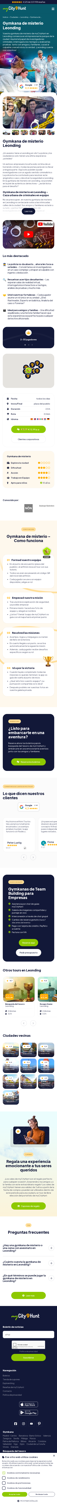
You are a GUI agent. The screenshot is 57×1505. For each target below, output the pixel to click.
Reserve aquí (28, 942)
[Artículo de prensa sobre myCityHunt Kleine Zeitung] (10, 505)
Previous (24, 857)
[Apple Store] (28, 1404)
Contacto (7, 1391)
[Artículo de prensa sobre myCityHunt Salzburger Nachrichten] (46, 506)
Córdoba (42, 1441)
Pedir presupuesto (29, 952)
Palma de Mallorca (11, 1441)
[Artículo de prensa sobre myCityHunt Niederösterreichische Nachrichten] (28, 508)
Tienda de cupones (11, 1379)
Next (33, 857)
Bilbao (23, 1441)
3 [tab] (32, 344)
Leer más (29, 211)
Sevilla (16, 1438)
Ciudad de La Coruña (36, 1444)
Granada (14, 1447)
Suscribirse (28, 1357)
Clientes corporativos (28, 439)
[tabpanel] (28, 335)
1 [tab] (25, 344)
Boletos (6, 1375)
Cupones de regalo (30, 1206)
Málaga (24, 1438)
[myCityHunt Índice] (17, 9)
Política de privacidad (29, 1351)
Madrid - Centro (10, 1436)
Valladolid (7, 1444)
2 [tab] (28, 344)
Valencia (47, 1436)
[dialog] (28, 1479)
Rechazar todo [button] (42, 1494)
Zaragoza (7, 1438)
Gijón (22, 1444)
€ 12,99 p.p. (30, 429)
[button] (28, 1501)
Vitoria (6, 1447)
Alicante (32, 1441)
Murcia (33, 1438)
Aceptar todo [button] (14, 1494)
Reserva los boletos (30, 762)
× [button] (54, 1456)
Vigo (16, 1444)
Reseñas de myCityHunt (13, 1387)
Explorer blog (8, 1383)
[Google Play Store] (28, 1412)
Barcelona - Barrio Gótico (30, 1436)
